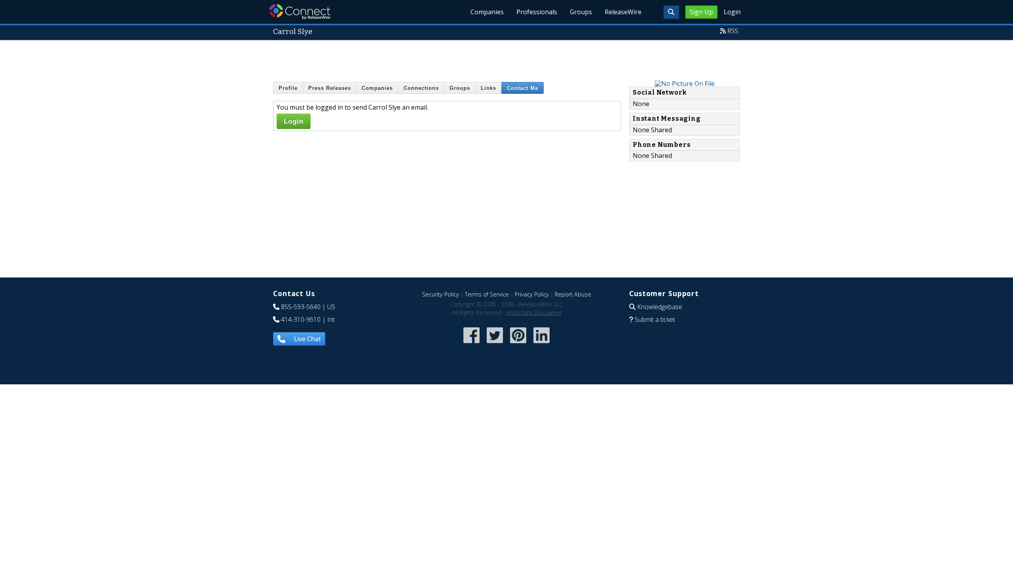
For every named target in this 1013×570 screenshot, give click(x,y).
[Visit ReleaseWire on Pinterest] (518, 344)
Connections (421, 88)
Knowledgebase (659, 306)
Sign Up (701, 12)
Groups (581, 12)
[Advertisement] (506, 58)
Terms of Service (487, 294)
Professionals (536, 12)
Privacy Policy (532, 294)
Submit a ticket (655, 319)
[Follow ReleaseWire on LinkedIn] (541, 344)
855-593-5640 (301, 306)
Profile (288, 88)
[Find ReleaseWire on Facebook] (471, 344)
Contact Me (522, 88)
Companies (487, 12)
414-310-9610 (301, 319)
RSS (732, 31)
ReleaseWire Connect (299, 11)
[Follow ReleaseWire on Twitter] (495, 344)
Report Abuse (573, 294)
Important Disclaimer (534, 312)
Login (732, 12)
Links (488, 88)
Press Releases (329, 88)
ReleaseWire (623, 12)
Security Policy (440, 294)
